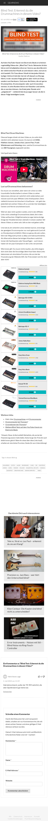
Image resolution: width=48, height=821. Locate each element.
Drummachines (20, 419)
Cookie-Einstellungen (15, 819)
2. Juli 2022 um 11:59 (11, 681)
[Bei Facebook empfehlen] (34, 457)
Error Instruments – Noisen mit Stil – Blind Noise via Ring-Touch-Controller (24, 645)
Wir (10, 816)
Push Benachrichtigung (33, 819)
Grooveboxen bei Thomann (15, 424)
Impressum (28, 816)
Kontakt (37, 816)
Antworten (7, 691)
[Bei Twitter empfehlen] (42, 457)
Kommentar (11, 741)
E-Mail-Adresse (12, 770)
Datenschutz (18, 816)
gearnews (13, 3)
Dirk (14, 19)
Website (9, 781)
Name (8, 760)
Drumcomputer (35, 419)
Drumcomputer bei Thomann (16, 422)
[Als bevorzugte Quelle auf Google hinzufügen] (32, 19)
